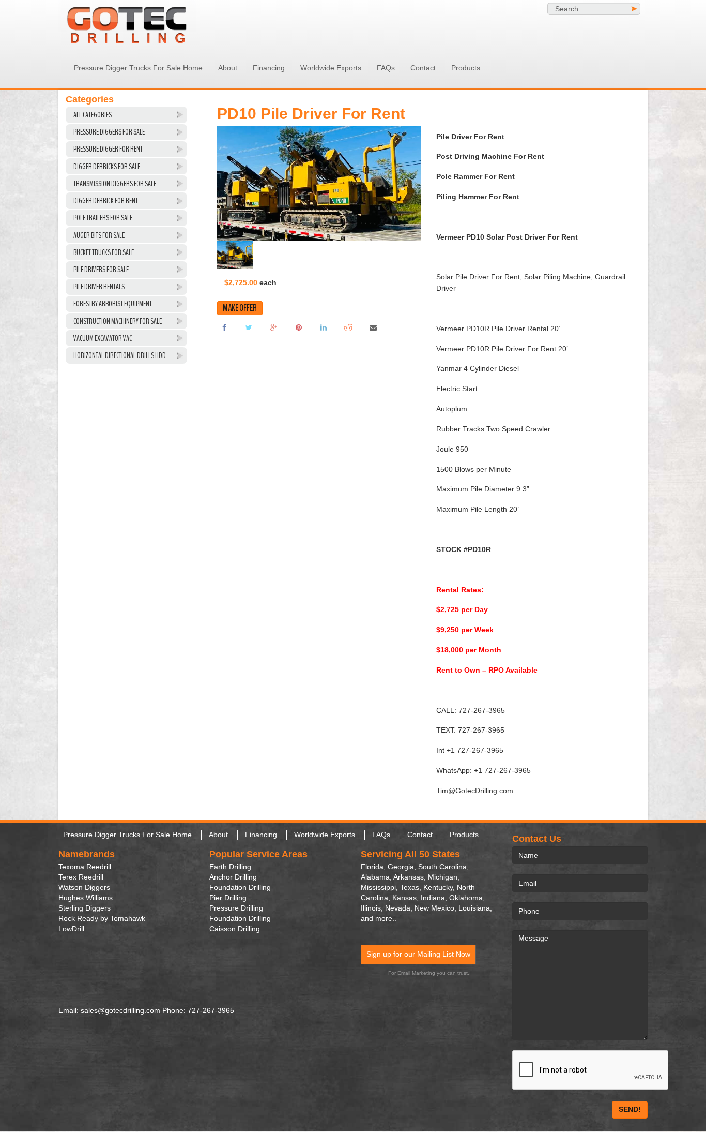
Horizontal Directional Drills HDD (119, 355)
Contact (423, 68)
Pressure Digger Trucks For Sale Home (138, 68)
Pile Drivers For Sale (101, 269)
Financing (269, 68)
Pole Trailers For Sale (102, 218)
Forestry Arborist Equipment (112, 304)
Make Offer (240, 308)
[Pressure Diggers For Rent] (151, 23)
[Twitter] (249, 327)
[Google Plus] (274, 327)
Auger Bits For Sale (99, 235)
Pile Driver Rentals (99, 286)
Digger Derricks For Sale (106, 166)
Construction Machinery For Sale (117, 321)
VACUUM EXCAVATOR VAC (102, 338)
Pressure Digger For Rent (108, 149)
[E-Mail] (373, 327)
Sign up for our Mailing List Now (418, 954)
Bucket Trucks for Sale (103, 252)
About (227, 68)
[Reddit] (348, 327)
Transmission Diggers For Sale (114, 183)
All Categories (92, 115)
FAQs (386, 68)
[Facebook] (224, 327)
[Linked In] (323, 327)
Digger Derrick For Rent (105, 201)
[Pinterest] (298, 327)
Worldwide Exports (330, 68)
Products (465, 68)
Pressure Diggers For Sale (109, 132)
